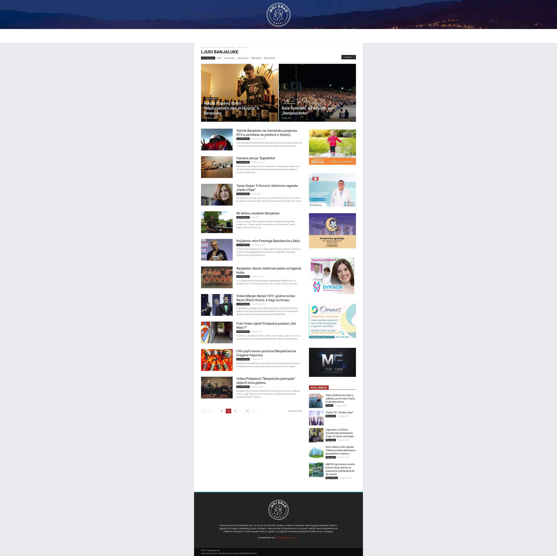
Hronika (329, 405)
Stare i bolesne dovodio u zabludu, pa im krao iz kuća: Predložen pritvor (340, 398)
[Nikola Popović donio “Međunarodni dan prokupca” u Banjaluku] (239, 97)
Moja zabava (256, 58)
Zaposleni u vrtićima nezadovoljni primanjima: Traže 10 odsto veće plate (340, 433)
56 (248, 411)
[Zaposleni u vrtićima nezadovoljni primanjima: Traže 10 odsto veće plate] (316, 435)
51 (235, 411)
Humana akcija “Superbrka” (255, 158)
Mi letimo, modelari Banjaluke (258, 213)
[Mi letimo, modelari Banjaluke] (217, 222)
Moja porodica (242, 58)
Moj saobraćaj (332, 478)
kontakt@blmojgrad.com (287, 537)
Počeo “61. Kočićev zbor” (340, 412)
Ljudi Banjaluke (229, 47)
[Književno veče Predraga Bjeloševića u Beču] (217, 250)
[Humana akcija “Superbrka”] (217, 167)
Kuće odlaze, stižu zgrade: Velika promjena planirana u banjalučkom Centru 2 (341, 450)
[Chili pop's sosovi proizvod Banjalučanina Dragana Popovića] (217, 360)
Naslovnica (205, 47)
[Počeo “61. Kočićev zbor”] (316, 418)
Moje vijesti (331, 416)
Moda (219, 58)
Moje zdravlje (269, 58)
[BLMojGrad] (279, 13)
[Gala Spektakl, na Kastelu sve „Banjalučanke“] (317, 97)
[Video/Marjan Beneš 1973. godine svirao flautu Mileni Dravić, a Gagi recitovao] (217, 305)
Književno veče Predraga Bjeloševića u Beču (268, 241)
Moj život (216, 47)
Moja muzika (229, 58)
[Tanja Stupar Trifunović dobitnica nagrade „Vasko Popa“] (217, 195)
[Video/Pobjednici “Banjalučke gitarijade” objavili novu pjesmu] (217, 387)
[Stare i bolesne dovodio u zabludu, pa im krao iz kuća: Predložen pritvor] (316, 401)
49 (222, 411)
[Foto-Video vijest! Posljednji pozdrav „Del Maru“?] (217, 332)
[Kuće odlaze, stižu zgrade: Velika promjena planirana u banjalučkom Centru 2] (316, 452)
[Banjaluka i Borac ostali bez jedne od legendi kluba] (217, 277)
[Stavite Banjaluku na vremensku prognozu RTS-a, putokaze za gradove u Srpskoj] (217, 139)
